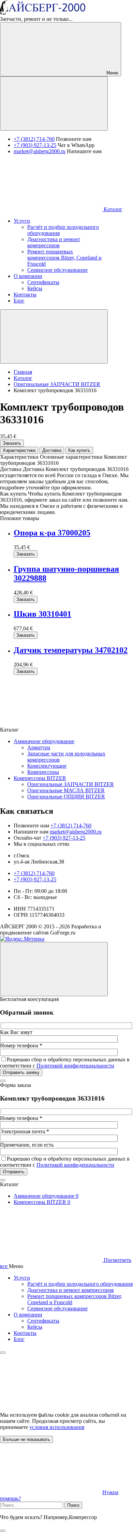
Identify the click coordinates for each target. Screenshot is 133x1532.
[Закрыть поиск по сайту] (2, 1531)
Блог (19, 1339)
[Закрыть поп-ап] (2, 1081)
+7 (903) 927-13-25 (35, 145)
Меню (111, 72)
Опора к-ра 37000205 (52, 532)
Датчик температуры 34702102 (71, 650)
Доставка (51, 450)
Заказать (12, 443)
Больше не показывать (26, 1439)
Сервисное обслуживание (57, 1308)
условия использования (56, 1427)
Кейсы (34, 1327)
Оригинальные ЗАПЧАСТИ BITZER (70, 784)
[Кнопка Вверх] (54, 969)
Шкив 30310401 (42, 613)
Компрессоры (43, 772)
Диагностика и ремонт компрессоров (70, 1290)
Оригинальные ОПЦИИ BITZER (66, 796)
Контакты (25, 1333)
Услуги (22, 1278)
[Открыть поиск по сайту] (54, 103)
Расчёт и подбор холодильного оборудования (80, 1284)
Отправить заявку (21, 1072)
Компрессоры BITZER (40, 778)
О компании (28, 1314)
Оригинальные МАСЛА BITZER (66, 790)
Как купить (79, 450)
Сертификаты (43, 1321)
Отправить (14, 1171)
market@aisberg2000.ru (39, 151)
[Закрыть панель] (2, 1353)
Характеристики (19, 450)
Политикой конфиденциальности (75, 1066)
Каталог (112, 209)
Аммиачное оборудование (44, 741)
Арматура (38, 747)
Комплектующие (46, 766)
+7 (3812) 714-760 (34, 139)
